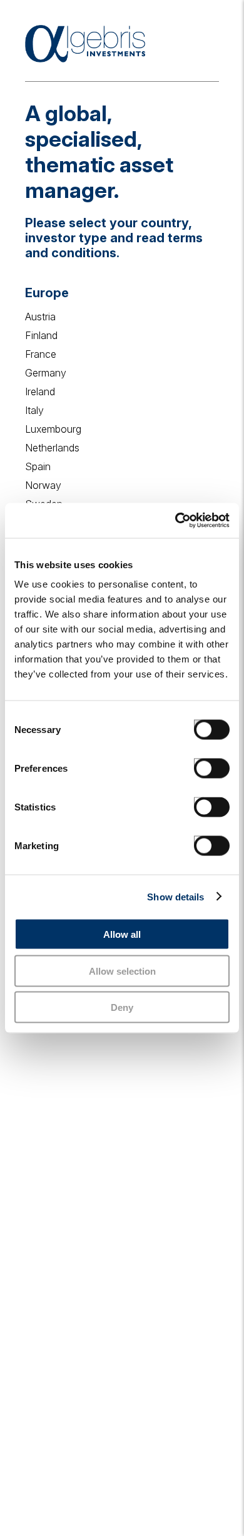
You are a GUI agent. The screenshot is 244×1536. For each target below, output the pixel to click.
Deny (122, 1007)
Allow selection (122, 970)
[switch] (199, 763)
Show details (175, 896)
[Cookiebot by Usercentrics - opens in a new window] (175, 521)
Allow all (122, 934)
